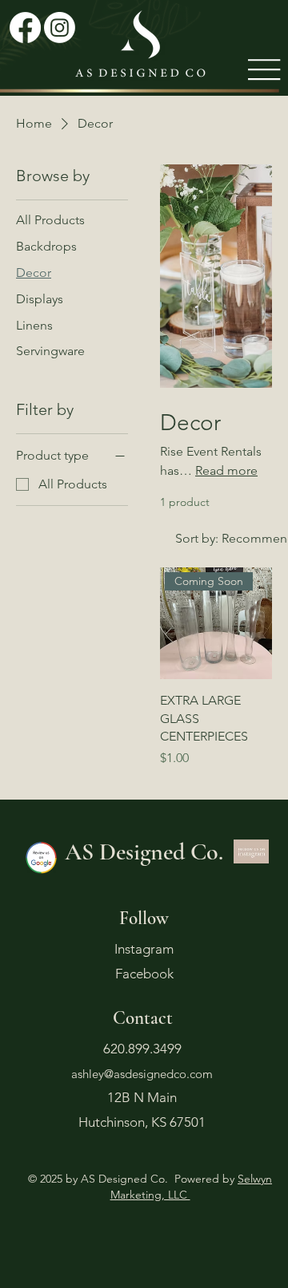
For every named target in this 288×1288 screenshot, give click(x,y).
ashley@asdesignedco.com (142, 1073)
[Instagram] (59, 27)
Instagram (144, 949)
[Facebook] (25, 27)
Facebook (144, 974)
